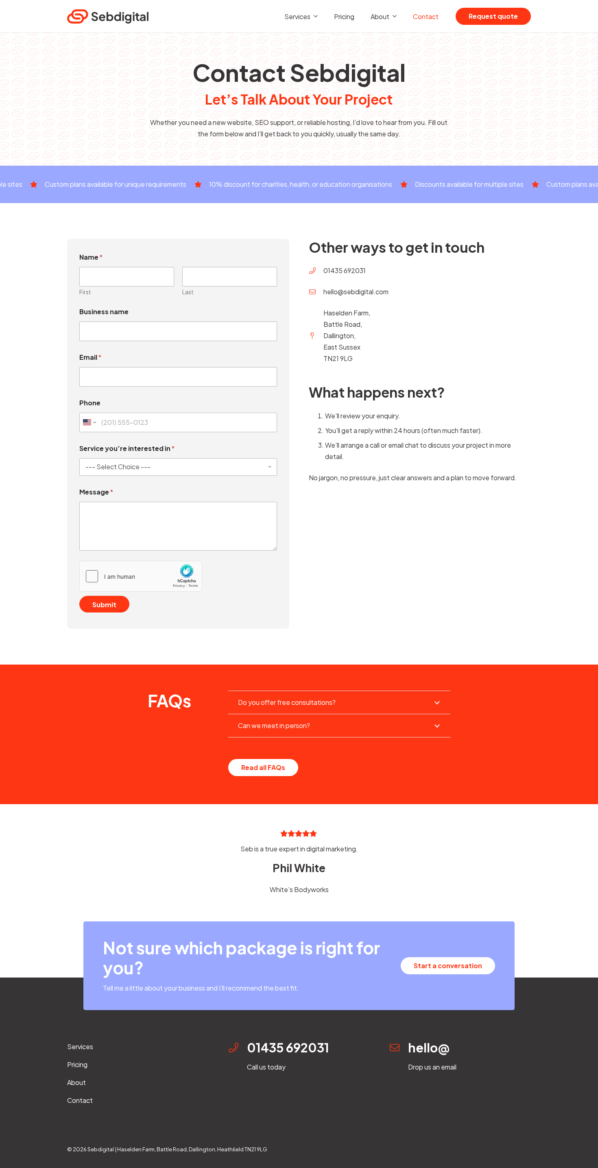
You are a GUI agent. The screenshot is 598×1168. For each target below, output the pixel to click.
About (76, 1082)
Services (80, 1046)
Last (188, 292)
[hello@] (398, 1047)
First (85, 292)
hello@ (429, 1047)
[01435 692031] (316, 270)
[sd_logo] (107, 16)
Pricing (77, 1064)
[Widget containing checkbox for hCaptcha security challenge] (140, 576)
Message (96, 492)
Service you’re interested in (127, 448)
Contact (80, 1100)
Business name (104, 311)
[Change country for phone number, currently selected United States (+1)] (88, 422)
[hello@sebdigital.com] (316, 292)
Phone (89, 403)
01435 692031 (344, 270)
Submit (104, 604)
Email (90, 357)
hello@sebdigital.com (355, 291)
